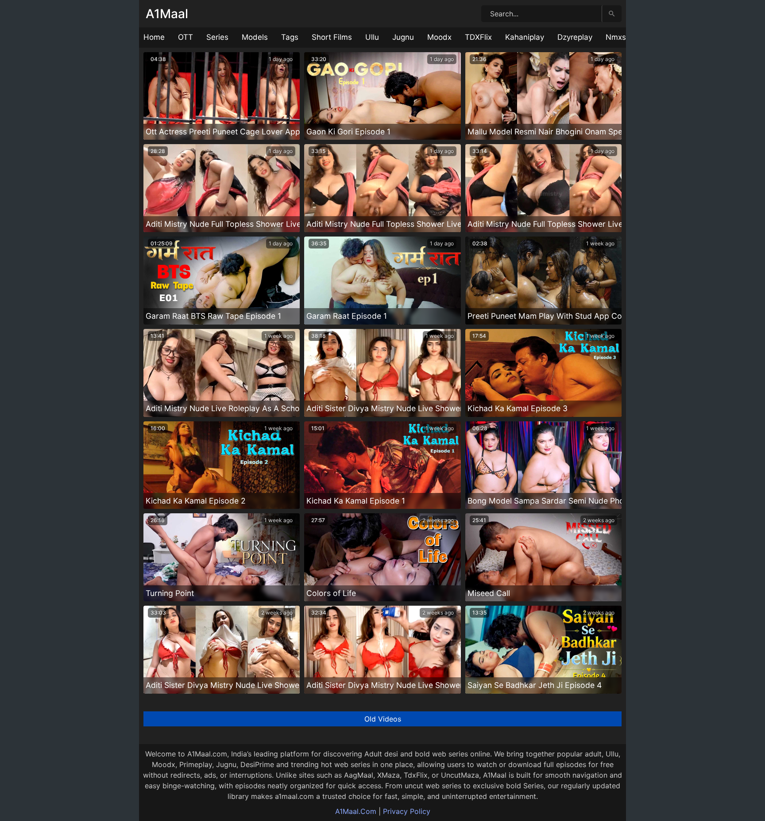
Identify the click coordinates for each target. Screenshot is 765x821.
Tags (289, 37)
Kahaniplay (524, 37)
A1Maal (167, 13)
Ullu (372, 37)
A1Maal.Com (355, 811)
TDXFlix (478, 37)
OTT (185, 37)
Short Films (332, 37)
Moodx (439, 37)
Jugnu (403, 37)
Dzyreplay (574, 37)
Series (217, 37)
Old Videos (382, 718)
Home (154, 37)
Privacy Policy (406, 811)
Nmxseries (624, 37)
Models (255, 37)
